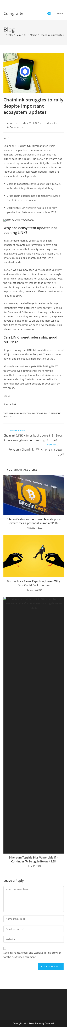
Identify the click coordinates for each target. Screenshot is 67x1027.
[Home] (4, 34)
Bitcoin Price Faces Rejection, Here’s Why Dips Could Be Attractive (33, 583)
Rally (47, 413)
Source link (9, 404)
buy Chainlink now (30, 379)
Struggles (56, 413)
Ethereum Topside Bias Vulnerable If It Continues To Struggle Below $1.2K (33, 859)
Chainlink (14, 413)
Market (51, 123)
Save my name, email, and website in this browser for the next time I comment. (32, 955)
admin (11, 123)
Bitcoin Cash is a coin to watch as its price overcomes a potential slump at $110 (33, 521)
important (37, 413)
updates (7, 416)
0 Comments (15, 127)
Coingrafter (14, 13)
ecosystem (25, 413)
